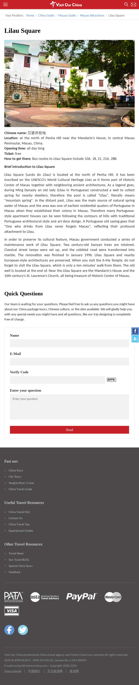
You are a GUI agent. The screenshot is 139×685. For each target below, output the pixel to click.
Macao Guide (67, 15)
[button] (69, 4)
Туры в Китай (12, 671)
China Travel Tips (19, 524)
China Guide (46, 15)
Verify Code (19, 372)
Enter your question (25, 390)
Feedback (14, 572)
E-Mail (15, 354)
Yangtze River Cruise (21, 483)
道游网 (74, 671)
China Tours (16, 470)
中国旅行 (34, 671)
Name (14, 335)
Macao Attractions (92, 15)
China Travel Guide (20, 489)
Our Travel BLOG (19, 559)
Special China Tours (21, 566)
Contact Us (15, 518)
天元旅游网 (55, 671)
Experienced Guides (21, 530)
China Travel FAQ (19, 512)
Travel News (16, 553)
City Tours (15, 476)
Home (30, 15)
